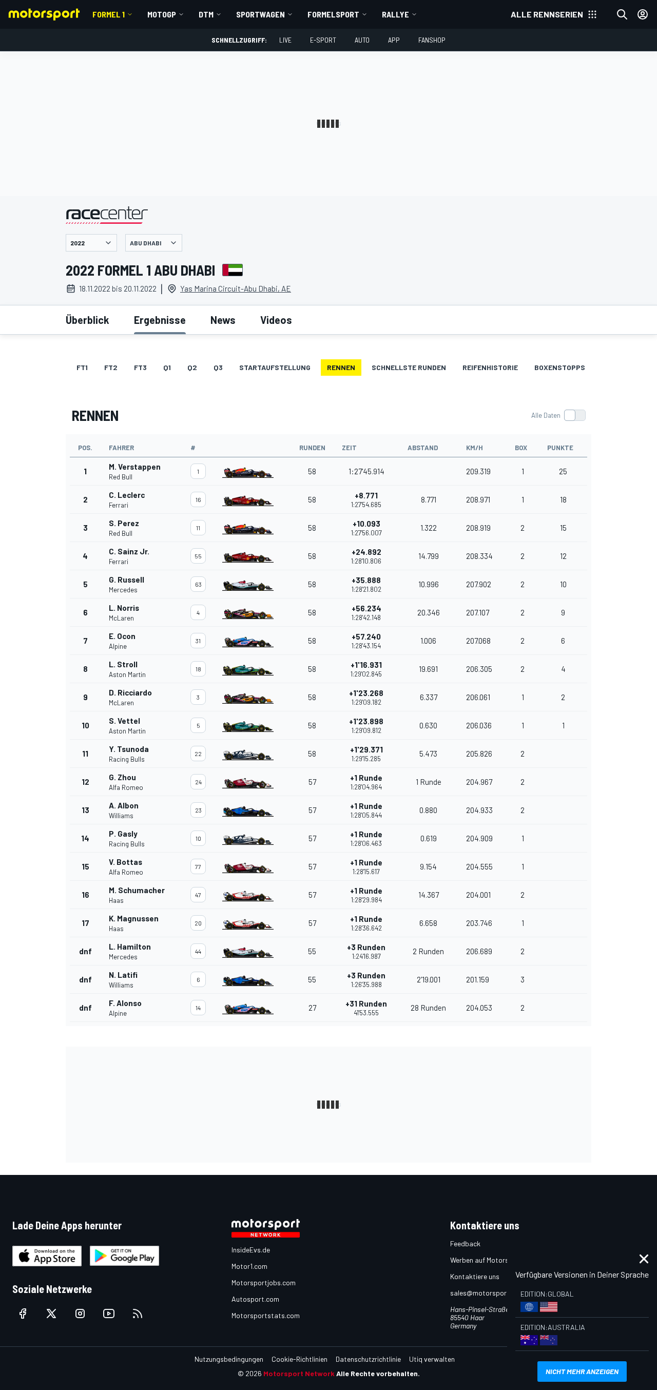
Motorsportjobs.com (263, 1282)
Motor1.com (249, 1266)
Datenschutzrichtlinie (368, 1359)
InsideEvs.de (250, 1249)
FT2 (111, 367)
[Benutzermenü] (642, 14)
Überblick (87, 320)
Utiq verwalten (432, 1359)
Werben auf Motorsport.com (493, 1260)
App (394, 39)
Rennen (341, 367)
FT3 (140, 367)
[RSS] (137, 1313)
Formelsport (333, 14)
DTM (206, 14)
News (223, 320)
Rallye (395, 14)
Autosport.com (255, 1299)
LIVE (285, 39)
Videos (276, 320)
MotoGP (161, 14)
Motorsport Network (299, 1373)
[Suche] (622, 14)
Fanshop (432, 39)
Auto (362, 39)
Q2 (192, 367)
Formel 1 (108, 14)
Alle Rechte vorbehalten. (378, 1373)
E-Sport (323, 39)
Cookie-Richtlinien (299, 1359)
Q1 (167, 367)
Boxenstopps (559, 367)
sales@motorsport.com (487, 1292)
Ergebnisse (160, 320)
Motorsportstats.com (265, 1315)
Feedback (465, 1243)
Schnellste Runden (409, 367)
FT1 (82, 367)
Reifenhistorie (490, 367)
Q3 (218, 367)
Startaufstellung (275, 367)
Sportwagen (260, 14)
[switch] (558, 415)
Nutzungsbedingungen (229, 1359)
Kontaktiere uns (474, 1276)
